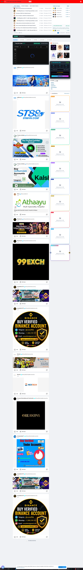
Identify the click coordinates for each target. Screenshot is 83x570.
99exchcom (19, 219)
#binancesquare (54, 87)
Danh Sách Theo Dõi (44, 43)
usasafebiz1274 (20, 473)
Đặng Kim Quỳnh (59, 16)
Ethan (18, 193)
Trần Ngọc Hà (58, 12)
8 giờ (18, 475)
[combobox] (18, 1)
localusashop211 (20, 436)
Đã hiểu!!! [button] (61, 567)
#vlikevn (52, 82)
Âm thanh (42, 39)
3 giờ (18, 136)
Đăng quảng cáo (66, 93)
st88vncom (19, 67)
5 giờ (18, 309)
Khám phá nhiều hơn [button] (20, 567)
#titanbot (52, 84)
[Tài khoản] (81, 2)
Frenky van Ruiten (21, 135)
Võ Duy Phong (58, 14)
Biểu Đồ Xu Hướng (37, 43)
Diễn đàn (20, 32)
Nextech (18, 354)
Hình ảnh (29, 39)
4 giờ (18, 220)
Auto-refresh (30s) (62, 32)
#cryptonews (53, 85)
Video (36, 39)
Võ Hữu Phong (58, 10)
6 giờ (18, 399)
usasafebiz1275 (20, 286)
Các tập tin (50, 39)
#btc (51, 88)
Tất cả (16, 39)
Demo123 (58, 30)
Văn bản (22, 39)
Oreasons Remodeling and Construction (25, 398)
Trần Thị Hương (59, 8)
